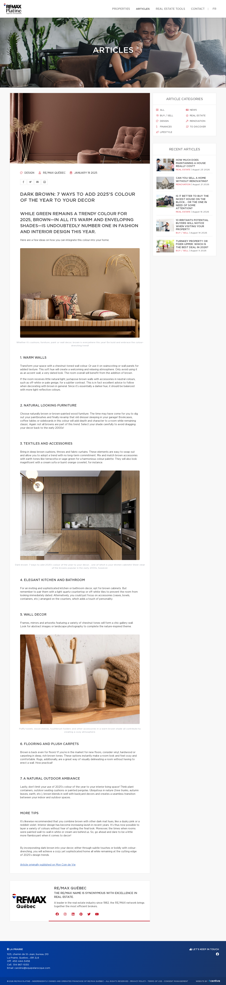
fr (214, 9)
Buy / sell (166, 116)
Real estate (197, 116)
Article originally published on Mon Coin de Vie (48, 865)
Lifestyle (165, 132)
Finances (165, 127)
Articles (143, 9)
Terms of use (155, 981)
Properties (121, 9)
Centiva (214, 981)
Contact (198, 9)
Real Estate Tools (170, 9)
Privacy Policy (138, 981)
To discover (197, 127)
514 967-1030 (21, 965)
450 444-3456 (21, 961)
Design (29, 173)
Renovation (197, 121)
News (193, 110)
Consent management (176, 981)
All (162, 110)
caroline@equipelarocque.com (32, 968)
